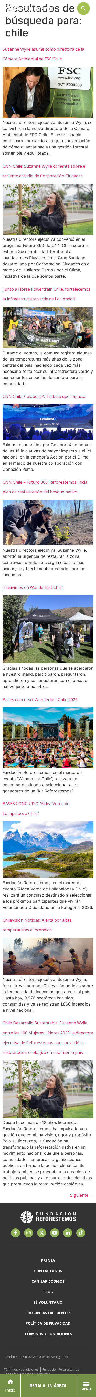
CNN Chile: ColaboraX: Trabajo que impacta (44, 396)
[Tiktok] (80, 1232)
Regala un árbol (48, 1386)
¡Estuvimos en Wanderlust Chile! (33, 587)
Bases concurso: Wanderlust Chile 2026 (40, 699)
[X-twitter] (41, 1232)
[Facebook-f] (15, 1232)
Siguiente (81, 1195)
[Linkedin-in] (67, 1232)
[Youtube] (54, 1232)
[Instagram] (28, 1232)
